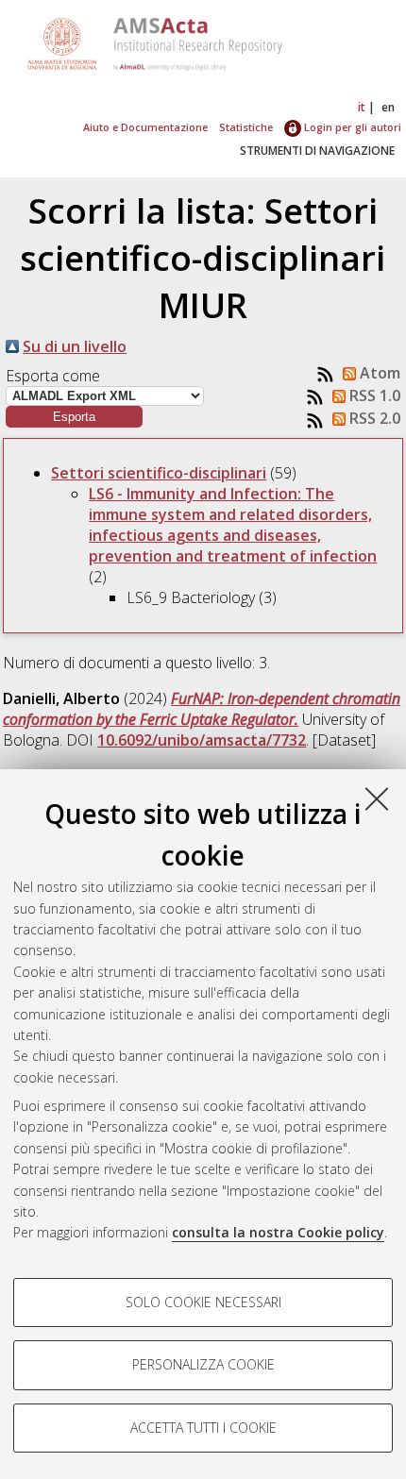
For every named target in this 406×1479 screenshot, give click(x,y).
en (388, 107)
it (361, 107)
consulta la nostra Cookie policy (278, 1232)
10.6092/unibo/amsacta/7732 (201, 740)
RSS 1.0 (373, 395)
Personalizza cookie (203, 1364)
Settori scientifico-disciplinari (158, 472)
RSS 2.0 (373, 418)
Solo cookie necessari (203, 1302)
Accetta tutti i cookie (203, 1428)
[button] (74, 417)
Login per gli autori (351, 127)
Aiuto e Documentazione (145, 127)
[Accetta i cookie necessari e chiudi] (377, 798)
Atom (378, 372)
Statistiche (246, 127)
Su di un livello (75, 346)
